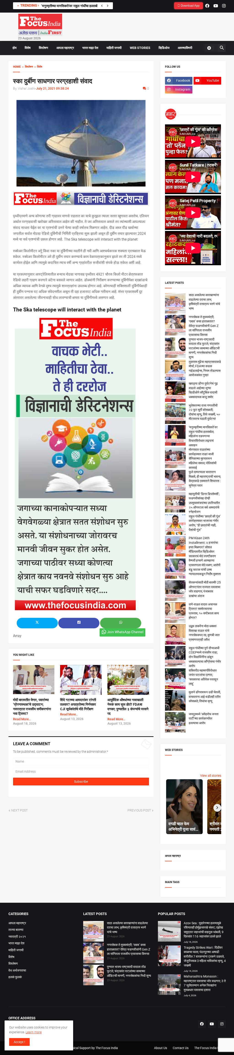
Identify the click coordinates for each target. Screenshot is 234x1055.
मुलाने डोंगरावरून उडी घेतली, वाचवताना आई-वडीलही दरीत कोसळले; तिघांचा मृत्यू (205, 696)
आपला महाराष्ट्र (65, 48)
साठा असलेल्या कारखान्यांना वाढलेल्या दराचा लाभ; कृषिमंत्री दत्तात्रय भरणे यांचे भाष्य (127, 927)
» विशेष (37, 66)
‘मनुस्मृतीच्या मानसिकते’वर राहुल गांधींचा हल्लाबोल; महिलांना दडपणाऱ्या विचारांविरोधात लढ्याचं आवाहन (203, 436)
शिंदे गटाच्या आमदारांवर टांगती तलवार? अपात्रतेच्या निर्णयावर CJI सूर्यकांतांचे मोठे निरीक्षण (78, 704)
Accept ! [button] (19, 1042)
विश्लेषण (43, 48)
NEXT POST (19, 810)
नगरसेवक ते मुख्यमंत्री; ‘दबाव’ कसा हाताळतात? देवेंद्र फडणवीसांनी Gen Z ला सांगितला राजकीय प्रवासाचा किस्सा (203, 326)
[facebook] (207, 5)
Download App (189, 5)
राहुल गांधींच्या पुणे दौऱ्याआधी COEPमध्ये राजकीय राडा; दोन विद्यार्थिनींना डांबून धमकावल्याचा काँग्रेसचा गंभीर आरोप (205, 657)
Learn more (34, 1032)
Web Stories (140, 48)
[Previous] (102, 5)
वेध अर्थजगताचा (17, 970)
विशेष (28, 48)
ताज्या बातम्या (15, 930)
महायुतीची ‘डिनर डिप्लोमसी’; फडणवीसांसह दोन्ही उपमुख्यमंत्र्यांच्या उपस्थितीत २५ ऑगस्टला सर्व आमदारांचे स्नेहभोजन (204, 503)
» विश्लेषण (27, 66)
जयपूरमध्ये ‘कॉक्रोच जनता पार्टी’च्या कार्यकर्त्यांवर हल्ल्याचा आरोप (203, 718)
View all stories (210, 775)
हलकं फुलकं (15, 977)
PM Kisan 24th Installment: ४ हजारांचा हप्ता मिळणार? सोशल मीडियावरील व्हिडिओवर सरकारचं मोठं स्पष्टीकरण (203, 547)
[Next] (107, 5)
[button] (211, 48)
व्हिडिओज (164, 48)
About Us (160, 1048)
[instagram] (224, 5)
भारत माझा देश (90, 48)
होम (14, 48)
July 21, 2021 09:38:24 (52, 88)
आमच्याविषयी (185, 48)
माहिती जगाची (114, 48)
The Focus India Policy (210, 1048)
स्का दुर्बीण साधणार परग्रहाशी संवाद (52, 81)
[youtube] (215, 5)
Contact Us (181, 1048)
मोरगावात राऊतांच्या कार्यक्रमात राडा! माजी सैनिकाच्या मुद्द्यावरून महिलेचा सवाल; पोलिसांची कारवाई (202, 458)
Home (17, 66)
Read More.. (22, 719)
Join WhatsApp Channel (125, 632)
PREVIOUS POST (139, 810)
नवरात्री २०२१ (17, 936)
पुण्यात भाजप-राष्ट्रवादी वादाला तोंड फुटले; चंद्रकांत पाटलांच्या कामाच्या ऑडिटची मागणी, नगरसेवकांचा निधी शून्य (204, 348)
